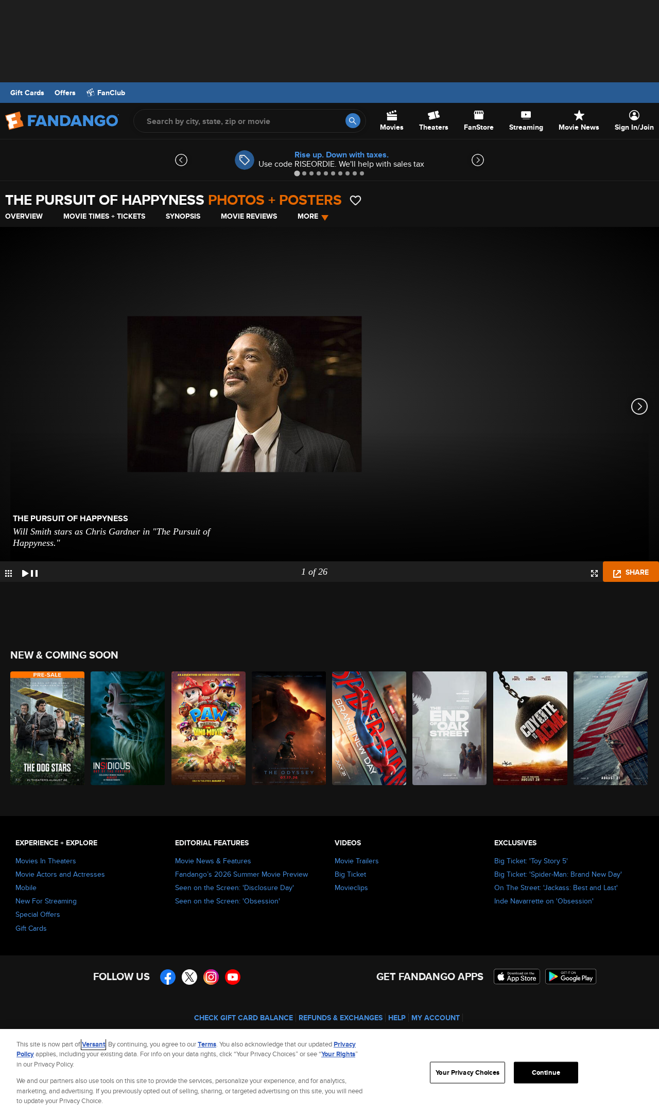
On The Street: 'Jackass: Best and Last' (556, 887)
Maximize (594, 573)
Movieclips (351, 887)
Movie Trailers (357, 861)
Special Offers (37, 914)
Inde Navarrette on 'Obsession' (544, 901)
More (308, 216)
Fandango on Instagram (211, 977)
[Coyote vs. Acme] (530, 728)
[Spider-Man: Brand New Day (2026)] (369, 728)
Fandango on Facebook (168, 977)
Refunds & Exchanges (341, 1018)
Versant (93, 1044)
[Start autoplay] (30, 571)
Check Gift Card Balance (243, 1018)
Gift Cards (27, 92)
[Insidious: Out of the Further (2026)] (128, 728)
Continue (546, 1072)
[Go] (352, 120)
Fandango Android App (571, 976)
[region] (329, 1073)
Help (397, 1018)
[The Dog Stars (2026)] (47, 728)
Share (636, 572)
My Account (435, 1018)
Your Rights (338, 1054)
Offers (65, 92)
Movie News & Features (213, 861)
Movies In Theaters (45, 861)
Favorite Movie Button (355, 200)
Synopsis (183, 216)
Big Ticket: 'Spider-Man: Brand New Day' (558, 874)
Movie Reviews (249, 216)
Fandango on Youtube (232, 977)
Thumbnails (8, 573)
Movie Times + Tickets (104, 216)
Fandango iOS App (517, 976)
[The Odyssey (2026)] (289, 728)
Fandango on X (189, 977)
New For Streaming (46, 901)
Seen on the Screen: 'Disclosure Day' (234, 887)
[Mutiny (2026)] (611, 728)
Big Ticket (350, 874)
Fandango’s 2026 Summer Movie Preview (241, 874)
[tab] (297, 173)
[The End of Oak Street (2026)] (450, 728)
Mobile (26, 887)
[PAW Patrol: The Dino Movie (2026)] (209, 728)
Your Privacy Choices (467, 1072)
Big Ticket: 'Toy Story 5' (531, 861)
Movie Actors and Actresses (60, 874)
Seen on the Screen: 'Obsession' (227, 901)
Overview (24, 216)
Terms (207, 1044)
